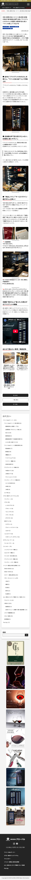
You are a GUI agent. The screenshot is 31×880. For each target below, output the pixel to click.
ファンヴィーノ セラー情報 (10, 562)
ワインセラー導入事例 (14, 26)
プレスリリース (7, 600)
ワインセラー (6, 26)
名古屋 (7, 594)
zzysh (7, 530)
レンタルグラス (8, 505)
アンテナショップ (9, 458)
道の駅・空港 (8, 464)
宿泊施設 (7, 448)
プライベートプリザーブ (10, 527)
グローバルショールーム (10, 578)
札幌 (6, 587)
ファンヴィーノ (7, 499)
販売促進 (7, 436)
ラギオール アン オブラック (11, 537)
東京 (6, 590)
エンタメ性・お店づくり (10, 442)
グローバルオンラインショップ (12, 4)
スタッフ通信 (7, 616)
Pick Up (5, 622)
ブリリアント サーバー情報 (10, 467)
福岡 (6, 584)
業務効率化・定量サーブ (11, 426)
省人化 (7, 432)
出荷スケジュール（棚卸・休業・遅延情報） (15, 609)
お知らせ (6, 603)
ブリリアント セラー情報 (8, 28)
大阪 (6, 581)
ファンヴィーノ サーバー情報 (11, 480)
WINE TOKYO (7, 571)
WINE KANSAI (7, 568)
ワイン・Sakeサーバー (6, 7)
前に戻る (15, 395)
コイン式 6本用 (9, 483)
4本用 (6, 486)
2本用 (6, 489)
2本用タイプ (8, 473)
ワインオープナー (8, 543)
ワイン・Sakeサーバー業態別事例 (12, 445)
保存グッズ (6, 521)
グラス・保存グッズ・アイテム (19, 7)
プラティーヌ (8, 508)
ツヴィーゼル (8, 515)
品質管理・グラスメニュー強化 (12, 429)
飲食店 (7, 451)
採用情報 (6, 619)
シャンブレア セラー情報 (10, 549)
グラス (5, 502)
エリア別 (6, 492)
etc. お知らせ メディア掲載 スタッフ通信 (12, 597)
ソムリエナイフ (7, 533)
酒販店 (7, 455)
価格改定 (7, 606)
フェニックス (8, 511)
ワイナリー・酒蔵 (9, 461)
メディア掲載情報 (8, 613)
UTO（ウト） (8, 518)
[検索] (26, 635)
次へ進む (15, 404)
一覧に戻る (15, 400)
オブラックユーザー (7, 540)
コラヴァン (7, 524)
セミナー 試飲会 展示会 (10, 575)
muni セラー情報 (8, 552)
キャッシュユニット (9, 477)
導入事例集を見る (9, 283)
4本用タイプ (8, 470)
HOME (3, 11)
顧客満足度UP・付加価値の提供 (13, 439)
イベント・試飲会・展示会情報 (10, 565)
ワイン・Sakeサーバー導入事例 (11, 423)
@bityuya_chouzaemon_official (18, 246)
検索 (4, 632)
